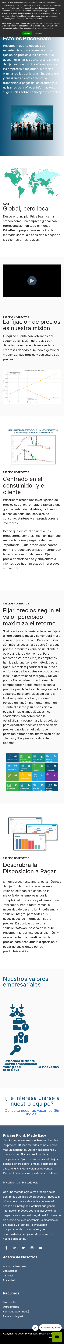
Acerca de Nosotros (14, 1266)
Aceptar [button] (27, 33)
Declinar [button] (38, 33)
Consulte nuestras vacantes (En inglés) (32, 1112)
